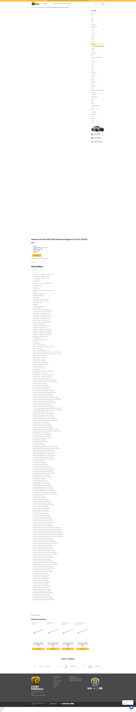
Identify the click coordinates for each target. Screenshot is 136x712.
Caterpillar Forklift (94, 26)
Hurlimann (93, 48)
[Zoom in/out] (0, 708)
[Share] (2, 708)
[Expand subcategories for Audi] (104, 16)
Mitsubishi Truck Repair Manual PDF (97, 90)
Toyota (92, 109)
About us (58, 3)
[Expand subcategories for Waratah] (104, 119)
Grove (92, 37)
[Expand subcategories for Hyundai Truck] (104, 53)
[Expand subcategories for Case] (104, 22)
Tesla (92, 107)
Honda (92, 41)
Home (32, 7)
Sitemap (32, 693)
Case (92, 22)
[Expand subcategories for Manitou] (104, 79)
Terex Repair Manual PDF (95, 105)
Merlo (92, 88)
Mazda (92, 83)
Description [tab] (33, 262)
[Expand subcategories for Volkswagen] (104, 114)
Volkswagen (93, 114)
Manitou (92, 79)
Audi (92, 15)
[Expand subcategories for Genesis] (104, 35)
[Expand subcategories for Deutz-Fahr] (104, 33)
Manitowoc (93, 81)
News (66, 3)
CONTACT (69, 3)
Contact (55, 686)
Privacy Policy (56, 685)
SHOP (62, 3)
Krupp (92, 68)
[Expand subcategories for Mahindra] (104, 77)
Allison (92, 13)
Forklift (71, 680)
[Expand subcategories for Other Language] (104, 97)
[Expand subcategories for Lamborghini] (104, 73)
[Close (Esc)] (3, 708)
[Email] (56, 703)
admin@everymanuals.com (38, 691)
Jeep (92, 59)
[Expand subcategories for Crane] (104, 29)
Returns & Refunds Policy (58, 680)
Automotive (76, 678)
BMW (92, 17)
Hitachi (92, 39)
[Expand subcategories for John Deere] (104, 62)
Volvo (92, 116)
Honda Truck (93, 44)
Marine (80, 680)
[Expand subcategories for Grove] (104, 37)
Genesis (92, 35)
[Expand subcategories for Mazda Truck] (104, 86)
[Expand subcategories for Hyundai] (104, 51)
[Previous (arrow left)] (0, 710)
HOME (55, 3)
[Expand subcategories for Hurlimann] (104, 49)
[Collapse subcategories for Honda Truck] (104, 44)
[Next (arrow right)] (1, 710)
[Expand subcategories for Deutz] (104, 31)
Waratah (92, 118)
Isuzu (92, 55)
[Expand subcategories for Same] (104, 101)
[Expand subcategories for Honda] (104, 42)
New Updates (93, 94)
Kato (92, 64)
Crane (92, 28)
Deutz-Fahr (93, 33)
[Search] (96, 3)
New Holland (93, 92)
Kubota (92, 70)
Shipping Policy (56, 683)
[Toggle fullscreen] (1, 708)
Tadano (92, 103)
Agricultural (71, 678)
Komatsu (93, 66)
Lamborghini (93, 72)
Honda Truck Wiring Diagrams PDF (39, 7)
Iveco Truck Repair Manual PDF (96, 57)
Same (92, 101)
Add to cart (36, 255)
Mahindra (93, 77)
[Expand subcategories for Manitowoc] (104, 81)
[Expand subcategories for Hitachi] (104, 40)
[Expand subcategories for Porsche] (104, 99)
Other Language (94, 96)
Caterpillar (93, 24)
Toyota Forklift (93, 112)
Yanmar (92, 120)
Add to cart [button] (38, 648)
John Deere (93, 61)
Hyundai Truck (93, 53)
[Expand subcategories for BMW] (104, 18)
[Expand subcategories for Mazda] (104, 84)
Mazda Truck (93, 85)
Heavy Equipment (75, 680)
